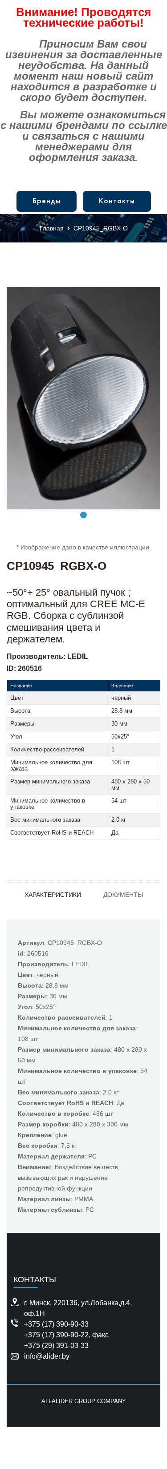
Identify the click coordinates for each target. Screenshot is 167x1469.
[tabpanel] (83, 398)
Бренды (47, 201)
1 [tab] (83, 515)
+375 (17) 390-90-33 (56, 1324)
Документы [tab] (123, 894)
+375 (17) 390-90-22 (56, 1335)
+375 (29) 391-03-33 (56, 1345)
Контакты (117, 201)
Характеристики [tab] (52, 894)
